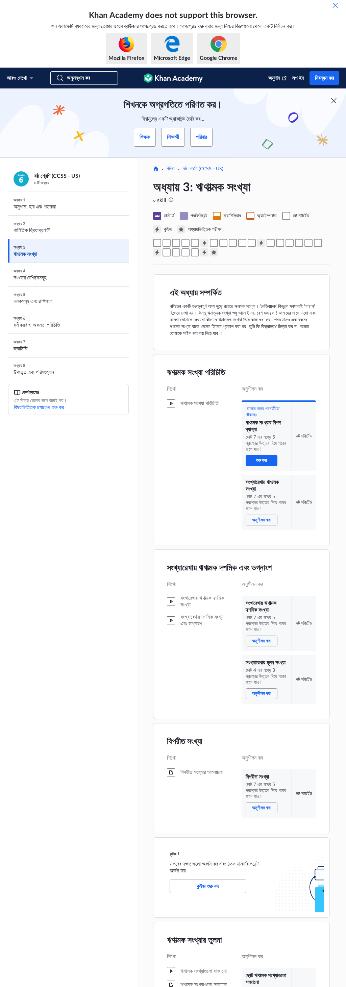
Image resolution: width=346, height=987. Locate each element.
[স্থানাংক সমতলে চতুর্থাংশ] (176, 252)
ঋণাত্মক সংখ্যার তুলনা (194, 940)
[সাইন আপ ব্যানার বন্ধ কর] (334, 100)
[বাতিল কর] (335, 5)
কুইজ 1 (175, 854)
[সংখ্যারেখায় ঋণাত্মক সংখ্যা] (167, 243)
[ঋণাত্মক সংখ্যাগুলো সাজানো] (223, 243)
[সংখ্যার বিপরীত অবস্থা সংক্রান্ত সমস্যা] (280, 243)
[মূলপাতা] (155, 169)
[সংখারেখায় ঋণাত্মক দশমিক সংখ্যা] (176, 243)
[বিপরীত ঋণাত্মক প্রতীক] (271, 243)
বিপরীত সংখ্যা (184, 742)
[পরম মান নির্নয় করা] (290, 243)
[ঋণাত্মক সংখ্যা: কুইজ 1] (204, 243)
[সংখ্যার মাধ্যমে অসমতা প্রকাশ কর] (252, 243)
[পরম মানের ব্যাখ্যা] (318, 243)
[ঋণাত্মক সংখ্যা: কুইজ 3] (157, 252)
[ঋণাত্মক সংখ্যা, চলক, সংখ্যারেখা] (242, 243)
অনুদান (274, 78)
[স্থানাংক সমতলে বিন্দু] (167, 252)
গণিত (171, 169)
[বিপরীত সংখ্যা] (195, 243)
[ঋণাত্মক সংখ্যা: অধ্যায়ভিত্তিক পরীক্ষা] (214, 252)
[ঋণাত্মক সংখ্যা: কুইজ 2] (261, 243)
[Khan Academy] (173, 78)
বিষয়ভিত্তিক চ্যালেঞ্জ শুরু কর (39, 407)
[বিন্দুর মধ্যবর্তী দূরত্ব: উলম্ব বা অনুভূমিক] (185, 252)
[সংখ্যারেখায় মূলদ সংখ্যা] (185, 243)
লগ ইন (298, 78)
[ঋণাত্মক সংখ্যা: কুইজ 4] (204, 252)
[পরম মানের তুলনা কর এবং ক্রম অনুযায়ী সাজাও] (299, 243)
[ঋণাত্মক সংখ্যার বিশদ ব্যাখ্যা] (157, 243)
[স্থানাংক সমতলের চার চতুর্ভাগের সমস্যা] (195, 252)
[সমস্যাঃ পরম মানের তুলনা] (308, 243)
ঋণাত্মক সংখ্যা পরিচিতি (196, 373)
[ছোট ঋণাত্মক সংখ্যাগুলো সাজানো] (214, 243)
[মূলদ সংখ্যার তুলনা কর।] (233, 243)
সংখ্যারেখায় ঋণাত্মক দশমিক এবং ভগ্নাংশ (219, 568)
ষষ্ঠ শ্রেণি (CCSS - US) (203, 169)
